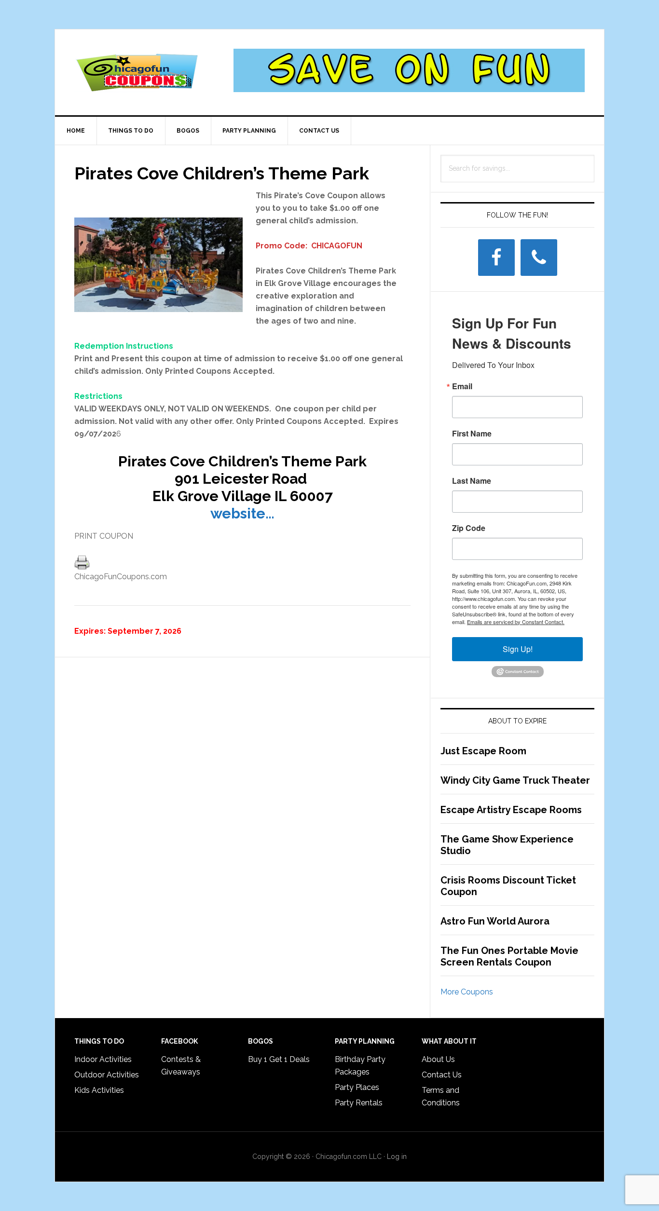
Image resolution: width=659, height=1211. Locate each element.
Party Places (357, 1087)
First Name (472, 433)
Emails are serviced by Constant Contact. (515, 622)
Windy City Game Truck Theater (515, 780)
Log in (397, 1156)
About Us (438, 1059)
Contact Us (442, 1074)
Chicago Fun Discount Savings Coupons (137, 70)
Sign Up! (518, 648)
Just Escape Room (483, 751)
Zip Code (468, 528)
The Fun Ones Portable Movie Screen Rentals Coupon (509, 956)
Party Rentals (359, 1102)
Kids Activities (99, 1090)
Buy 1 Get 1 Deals (279, 1059)
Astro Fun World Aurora (494, 921)
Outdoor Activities (106, 1074)
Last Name (471, 481)
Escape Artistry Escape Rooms (511, 810)
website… (242, 513)
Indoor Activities (103, 1059)
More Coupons (466, 991)
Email (462, 386)
